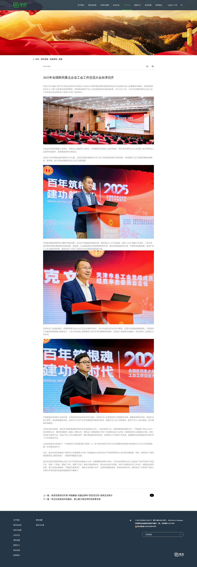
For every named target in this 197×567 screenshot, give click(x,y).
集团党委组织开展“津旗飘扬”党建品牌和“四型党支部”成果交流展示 (81, 495)
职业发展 (16, 550)
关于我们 (16, 520)
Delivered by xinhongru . (176, 520)
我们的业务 (17, 525)
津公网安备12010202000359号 (146, 526)
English (170, 5)
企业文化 (16, 535)
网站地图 (39, 520)
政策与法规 (40, 525)
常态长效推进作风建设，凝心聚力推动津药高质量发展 (76, 499)
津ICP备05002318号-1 (160, 520)
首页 (37, 59)
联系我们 (16, 555)
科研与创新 (17, 530)
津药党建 (44, 59)
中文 (176, 5)
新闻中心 (16, 545)
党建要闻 (53, 59)
